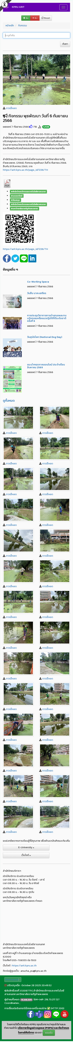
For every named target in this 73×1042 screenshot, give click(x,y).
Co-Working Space (38, 282)
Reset (47, 18)
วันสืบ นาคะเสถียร (36, 293)
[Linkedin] (32, 258)
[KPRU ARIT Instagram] (48, 1014)
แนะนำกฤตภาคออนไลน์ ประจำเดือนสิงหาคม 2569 (46, 366)
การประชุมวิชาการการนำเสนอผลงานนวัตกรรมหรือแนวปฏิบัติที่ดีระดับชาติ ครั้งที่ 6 (46, 318)
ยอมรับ (49, 1033)
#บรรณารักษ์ (16, 195)
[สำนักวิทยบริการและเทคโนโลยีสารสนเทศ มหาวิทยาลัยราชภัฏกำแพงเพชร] (18, 418)
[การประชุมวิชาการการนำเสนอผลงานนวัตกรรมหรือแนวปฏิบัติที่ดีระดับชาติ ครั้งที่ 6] (12, 323)
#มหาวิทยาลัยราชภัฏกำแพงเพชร (24, 208)
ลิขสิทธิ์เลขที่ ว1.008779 (19, 991)
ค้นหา (65, 44)
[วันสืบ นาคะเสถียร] (12, 301)
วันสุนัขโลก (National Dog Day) (44, 337)
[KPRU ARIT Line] (56, 1014)
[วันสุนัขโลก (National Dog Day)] (12, 347)
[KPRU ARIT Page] (31, 1014)
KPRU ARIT (18, 7)
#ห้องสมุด (15, 200)
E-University (25, 847)
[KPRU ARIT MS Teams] (39, 1014)
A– (36, 18)
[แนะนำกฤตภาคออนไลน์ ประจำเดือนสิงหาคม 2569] (12, 379)
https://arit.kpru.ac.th (24, 965)
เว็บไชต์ (25, 855)
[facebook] (7, 258)
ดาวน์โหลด (11, 108)
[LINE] (24, 258)
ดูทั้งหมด (9, 400)
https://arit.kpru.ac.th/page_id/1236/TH (25, 170)
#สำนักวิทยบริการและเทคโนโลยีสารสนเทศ (28, 191)
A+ (27, 18)
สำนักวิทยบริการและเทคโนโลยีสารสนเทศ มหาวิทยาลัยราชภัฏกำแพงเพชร (34, 992)
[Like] (31, 127)
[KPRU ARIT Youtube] (65, 1014)
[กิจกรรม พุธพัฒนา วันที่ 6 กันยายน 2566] (36, 79)
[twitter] (15, 258)
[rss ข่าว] (5, 985)
